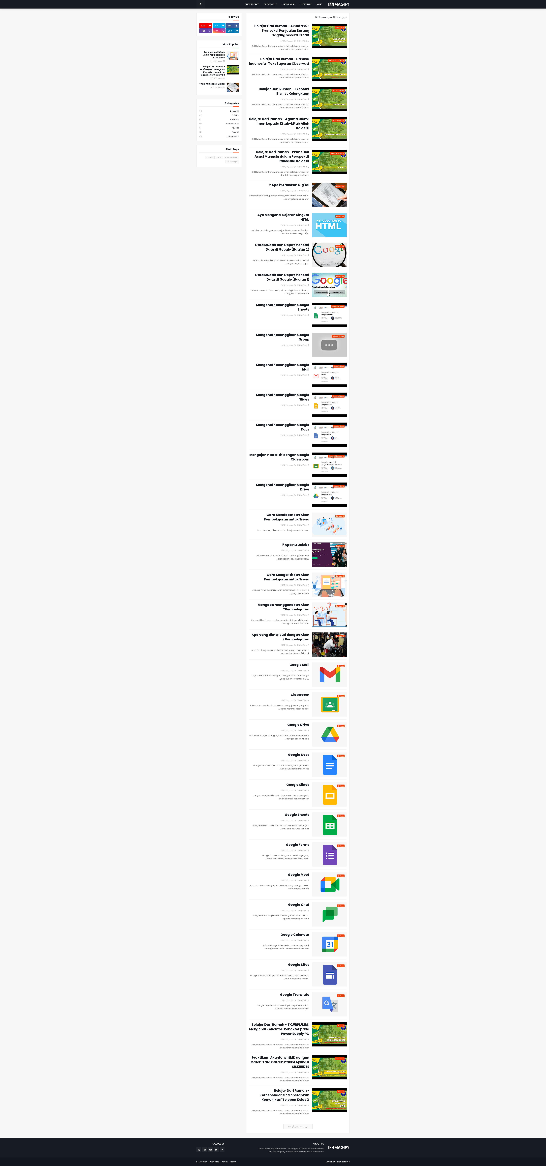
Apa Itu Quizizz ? (295, 544)
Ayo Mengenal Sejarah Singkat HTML (283, 217)
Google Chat (298, 904)
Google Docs (298, 754)
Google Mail (299, 664)
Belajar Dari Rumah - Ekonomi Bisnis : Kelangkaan (284, 91)
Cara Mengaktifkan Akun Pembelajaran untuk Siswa (286, 577)
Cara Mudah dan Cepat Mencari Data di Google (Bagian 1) (282, 277)
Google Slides (297, 784)
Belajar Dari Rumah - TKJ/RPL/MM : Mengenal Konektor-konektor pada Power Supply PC (279, 1029)
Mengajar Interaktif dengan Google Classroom (279, 457)
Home (233, 1161)
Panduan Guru (219, 123)
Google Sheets (297, 814)
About (225, 1161)
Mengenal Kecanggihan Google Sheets (282, 307)
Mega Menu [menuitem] (289, 4)
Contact (214, 1161)
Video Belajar (219, 136)
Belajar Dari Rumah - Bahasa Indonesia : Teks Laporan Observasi (279, 61)
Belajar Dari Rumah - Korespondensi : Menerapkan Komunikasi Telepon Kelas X (284, 1095)
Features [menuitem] (306, 4)
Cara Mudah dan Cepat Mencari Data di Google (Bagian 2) (282, 247)
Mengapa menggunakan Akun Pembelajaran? (283, 607)
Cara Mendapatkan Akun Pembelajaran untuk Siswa (286, 517)
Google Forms (297, 844)
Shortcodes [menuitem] (252, 4)
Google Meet (298, 874)
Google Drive (298, 724)
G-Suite (219, 115)
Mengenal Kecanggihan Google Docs (282, 427)
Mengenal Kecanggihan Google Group (282, 337)
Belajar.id (219, 111)
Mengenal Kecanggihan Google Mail (282, 367)
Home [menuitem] (319, 4)
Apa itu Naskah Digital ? (289, 185)
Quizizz (219, 127)
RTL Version (201, 1161)
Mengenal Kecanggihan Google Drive (282, 487)
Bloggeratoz (343, 1161)
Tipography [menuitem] (270, 4)
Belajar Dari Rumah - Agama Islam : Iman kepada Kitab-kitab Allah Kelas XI (279, 123)
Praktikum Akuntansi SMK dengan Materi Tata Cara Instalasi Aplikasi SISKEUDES (280, 1062)
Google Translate (294, 994)
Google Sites (298, 964)
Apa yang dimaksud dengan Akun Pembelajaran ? (280, 637)
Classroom (300, 694)
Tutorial (219, 132)
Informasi (219, 119)
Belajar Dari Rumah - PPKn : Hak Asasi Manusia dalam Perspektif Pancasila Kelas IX (282, 156)
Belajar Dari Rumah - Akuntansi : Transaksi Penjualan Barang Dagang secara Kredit (281, 30)
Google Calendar (295, 934)
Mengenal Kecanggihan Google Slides (282, 397)
